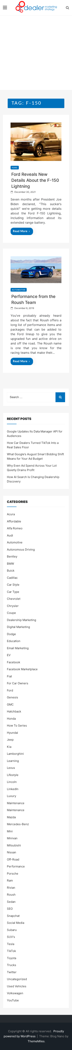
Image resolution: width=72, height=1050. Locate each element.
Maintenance (15, 803)
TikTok (11, 951)
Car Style (13, 584)
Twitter (12, 972)
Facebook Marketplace (22, 669)
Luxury (11, 796)
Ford (14, 168)
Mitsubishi (14, 845)
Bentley (12, 556)
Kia (9, 747)
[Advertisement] (36, 54)
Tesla (10, 944)
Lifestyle (12, 775)
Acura (11, 514)
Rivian (11, 887)
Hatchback (14, 711)
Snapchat (13, 916)
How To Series (17, 725)
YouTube (13, 1000)
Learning (13, 761)
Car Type (13, 592)
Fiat (9, 676)
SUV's (11, 937)
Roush (11, 894)
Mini (10, 831)
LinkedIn (12, 789)
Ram (10, 880)
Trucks (11, 965)
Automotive (18, 290)
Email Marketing (18, 648)
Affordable (14, 521)
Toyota (11, 958)
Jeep (10, 739)
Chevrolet (13, 599)
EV (9, 655)
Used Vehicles (16, 986)
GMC (10, 704)
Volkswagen (15, 993)
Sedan (11, 902)
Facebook (13, 662)
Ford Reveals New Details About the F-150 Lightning (35, 180)
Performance (16, 866)
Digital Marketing (18, 627)
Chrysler (13, 606)
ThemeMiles (36, 1041)
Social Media (15, 923)
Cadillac (12, 578)
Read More (20, 231)
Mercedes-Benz (18, 824)
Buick (10, 570)
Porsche (12, 873)
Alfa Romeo (14, 528)
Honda (11, 718)
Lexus (11, 768)
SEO (10, 908)
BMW (10, 563)
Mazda (11, 817)
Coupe (11, 613)
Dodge (11, 634)
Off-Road (13, 859)
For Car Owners (17, 683)
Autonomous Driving (21, 549)
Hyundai (12, 732)
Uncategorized (17, 979)
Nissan (11, 852)
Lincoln (12, 782)
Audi (10, 535)
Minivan (12, 838)
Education (13, 641)
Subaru (12, 930)
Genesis (12, 697)
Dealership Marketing (21, 620)
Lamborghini (15, 754)
